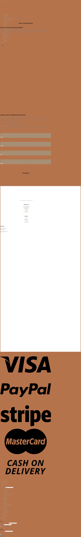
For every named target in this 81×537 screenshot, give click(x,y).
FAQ (4, 25)
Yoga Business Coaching (7, 505)
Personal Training (4, 482)
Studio (3, 32)
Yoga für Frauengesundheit (8, 504)
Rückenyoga (5, 492)
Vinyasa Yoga (6, 490)
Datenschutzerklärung (22, 534)
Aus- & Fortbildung (5, 484)
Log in (7, 526)
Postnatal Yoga (6, 20)
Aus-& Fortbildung (26, 211)
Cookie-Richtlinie (26, 222)
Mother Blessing (6, 506)
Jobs (26, 210)
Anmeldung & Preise (26, 206)
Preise (5, 24)
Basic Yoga (5, 16)
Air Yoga (5, 22)
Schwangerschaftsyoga (7, 494)
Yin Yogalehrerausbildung (7, 512)
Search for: (3, 487)
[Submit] (2, 488)
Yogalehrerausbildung (7, 511)
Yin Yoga (5, 18)
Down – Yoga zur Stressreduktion (6, 126)
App (26, 221)
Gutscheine (5, 26)
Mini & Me (5, 21)
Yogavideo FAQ (6, 516)
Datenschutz (26, 219)
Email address (2, 531)
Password (2, 524)
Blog (2, 517)
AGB (26, 220)
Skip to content (2, 0)
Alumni (5, 513)
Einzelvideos (5, 515)
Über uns (5, 508)
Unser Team (5, 34)
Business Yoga (6, 28)
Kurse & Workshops (5, 14)
